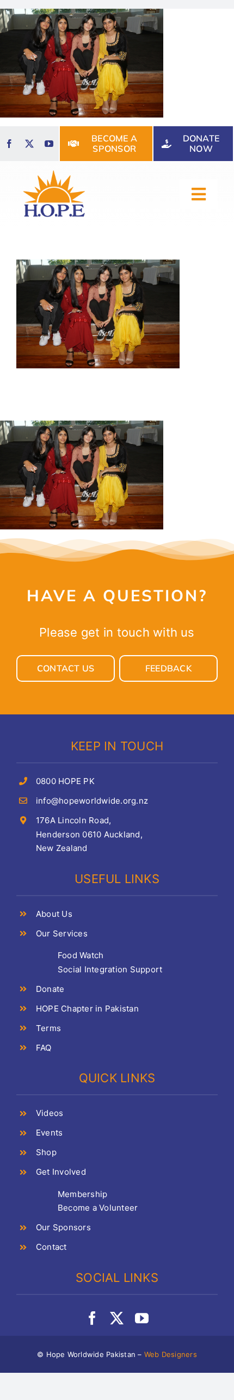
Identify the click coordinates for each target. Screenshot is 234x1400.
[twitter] (29, 143)
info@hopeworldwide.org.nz (92, 800)
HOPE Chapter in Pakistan (87, 1008)
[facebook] (9, 143)
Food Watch (80, 955)
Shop (46, 1152)
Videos (49, 1113)
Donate (50, 989)
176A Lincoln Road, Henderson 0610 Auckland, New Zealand (89, 834)
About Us (54, 914)
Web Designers (170, 1354)
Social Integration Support (110, 969)
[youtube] (49, 143)
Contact (51, 1247)
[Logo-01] (54, 170)
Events (49, 1132)
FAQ (44, 1048)
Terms (48, 1028)
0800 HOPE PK (65, 781)
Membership (82, 1194)
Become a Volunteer (98, 1207)
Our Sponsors (63, 1227)
